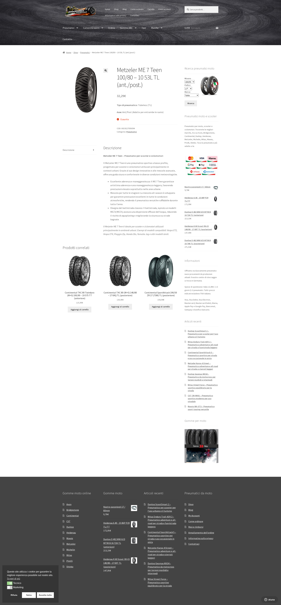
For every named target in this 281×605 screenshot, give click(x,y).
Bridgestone (72, 509)
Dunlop (70, 526)
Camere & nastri (91, 27)
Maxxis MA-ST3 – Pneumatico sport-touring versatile (201, 408)
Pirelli (69, 560)
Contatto (67, 39)
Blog (125, 9)
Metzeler (71, 543)
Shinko (69, 566)
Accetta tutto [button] (45, 595)
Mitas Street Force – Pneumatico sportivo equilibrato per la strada (203, 388)
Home (68, 52)
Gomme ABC (126, 27)
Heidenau (71, 532)
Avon (68, 504)
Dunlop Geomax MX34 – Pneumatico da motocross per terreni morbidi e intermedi (201, 377)
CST (68, 521)
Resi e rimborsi (195, 526)
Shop (116, 9)
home (107, 9)
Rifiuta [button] (14, 595)
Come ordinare (137, 9)
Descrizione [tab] (68, 149)
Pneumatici (68, 27)
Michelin (70, 549)
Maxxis (69, 538)
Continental (72, 515)
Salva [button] (29, 595)
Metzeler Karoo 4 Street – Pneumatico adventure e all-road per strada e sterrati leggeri (203, 366)
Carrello (151, 9)
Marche (155, 27)
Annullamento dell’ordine (201, 532)
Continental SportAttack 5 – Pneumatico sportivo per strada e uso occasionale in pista (202, 355)
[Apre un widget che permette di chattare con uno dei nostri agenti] (269, 600)
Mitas (69, 555)
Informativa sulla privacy (115, 15)
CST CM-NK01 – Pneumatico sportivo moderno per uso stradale (200, 398)
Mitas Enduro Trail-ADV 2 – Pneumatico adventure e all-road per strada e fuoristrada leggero (203, 344)
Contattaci (134, 15)
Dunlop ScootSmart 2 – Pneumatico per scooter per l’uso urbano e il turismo (203, 334)
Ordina (111, 27)
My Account (194, 515)
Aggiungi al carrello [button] (80, 309)
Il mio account (165, 9)
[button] (105, 70)
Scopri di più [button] (13, 578)
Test (144, 27)
